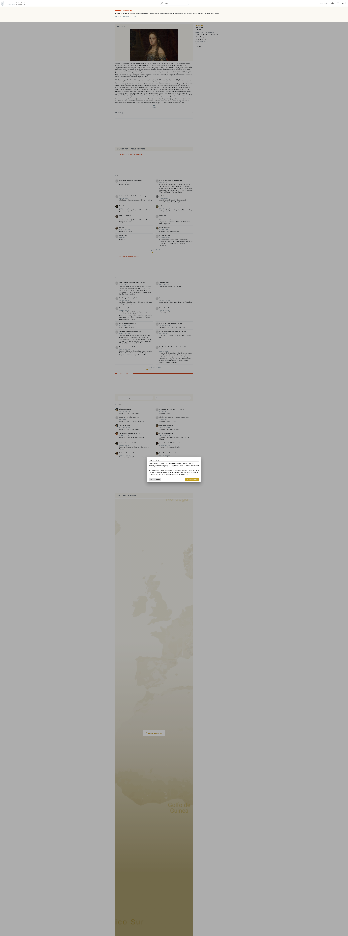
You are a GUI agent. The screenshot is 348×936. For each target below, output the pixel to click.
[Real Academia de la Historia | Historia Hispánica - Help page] (332, 3)
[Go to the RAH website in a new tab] (8, 3)
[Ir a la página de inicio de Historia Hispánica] (20, 3)
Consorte (118, 16)
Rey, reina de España (129, 16)
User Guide (324, 3)
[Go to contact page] (338, 3)
